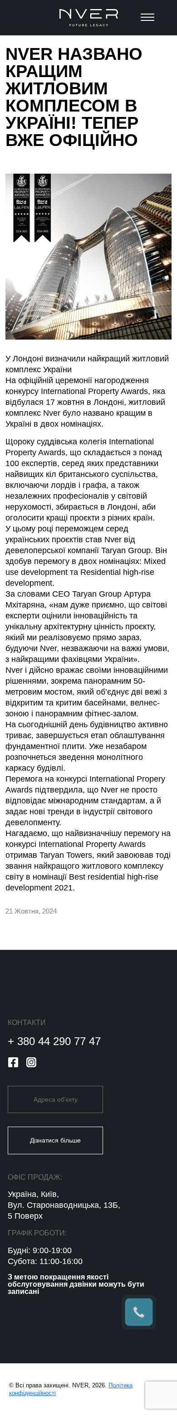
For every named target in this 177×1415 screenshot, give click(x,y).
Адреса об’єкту (56, 1099)
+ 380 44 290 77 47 (54, 1041)
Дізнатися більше (55, 1140)
